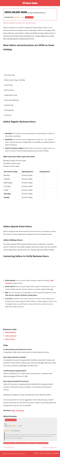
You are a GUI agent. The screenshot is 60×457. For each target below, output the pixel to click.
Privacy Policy (55, 453)
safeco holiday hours (21, 443)
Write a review (29, 17)
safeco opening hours (42, 443)
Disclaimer (48, 453)
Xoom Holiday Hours (9, 447)
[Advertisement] (30, 62)
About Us (36, 453)
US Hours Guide (30, 3)
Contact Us (42, 453)
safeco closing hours (9, 443)
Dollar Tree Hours (17, 410)
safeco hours (31, 443)
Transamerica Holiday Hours (49, 447)
